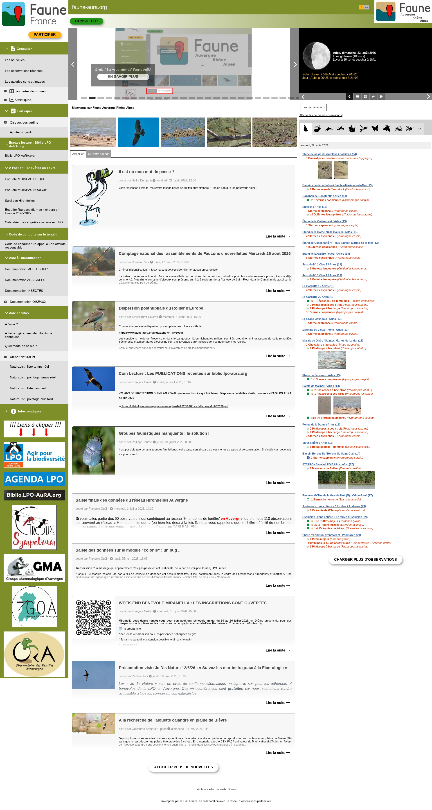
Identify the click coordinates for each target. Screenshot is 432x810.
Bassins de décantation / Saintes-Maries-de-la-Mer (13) (337, 185)
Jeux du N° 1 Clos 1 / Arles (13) (322, 275)
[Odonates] (363, 129)
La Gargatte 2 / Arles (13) (318, 297)
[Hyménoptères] (409, 129)
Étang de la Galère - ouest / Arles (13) (326, 253)
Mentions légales (205, 789)
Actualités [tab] (78, 154)
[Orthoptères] (398, 129)
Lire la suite (276, 236)
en (366, 7)
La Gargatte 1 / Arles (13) (318, 286)
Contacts (221, 789)
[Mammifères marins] (329, 129)
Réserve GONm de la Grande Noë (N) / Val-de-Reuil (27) (337, 495)
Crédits (232, 789)
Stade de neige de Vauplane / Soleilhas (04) (329, 154)
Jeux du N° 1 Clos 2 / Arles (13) (322, 264)
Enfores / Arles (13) (314, 206)
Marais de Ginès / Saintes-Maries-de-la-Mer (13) (332, 340)
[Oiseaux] (306, 129)
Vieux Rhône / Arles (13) (317, 442)
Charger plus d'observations (365, 559)
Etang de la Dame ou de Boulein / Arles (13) (330, 232)
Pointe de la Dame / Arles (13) (321, 424)
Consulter (86, 21)
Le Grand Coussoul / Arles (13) (322, 319)
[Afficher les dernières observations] (320, 115)
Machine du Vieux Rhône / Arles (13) (325, 329)
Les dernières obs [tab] (314, 107)
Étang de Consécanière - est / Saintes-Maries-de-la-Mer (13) (340, 242)
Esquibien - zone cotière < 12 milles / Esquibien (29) (335, 517)
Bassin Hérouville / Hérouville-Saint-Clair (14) (331, 453)
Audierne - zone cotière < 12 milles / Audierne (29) (334, 506)
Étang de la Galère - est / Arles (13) (324, 221)
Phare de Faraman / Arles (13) (321, 375)
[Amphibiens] (352, 129)
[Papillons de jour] (375, 129)
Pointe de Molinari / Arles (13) (321, 386)
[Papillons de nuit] (386, 129)
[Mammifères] (317, 129)
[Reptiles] (340, 129)
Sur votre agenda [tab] (98, 154)
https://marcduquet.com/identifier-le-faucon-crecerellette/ (183, 269)
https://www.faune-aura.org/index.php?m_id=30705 (151, 332)
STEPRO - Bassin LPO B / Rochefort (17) (328, 464)
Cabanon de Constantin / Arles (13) (324, 196)
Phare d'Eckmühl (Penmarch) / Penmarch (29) (331, 535)
